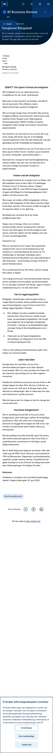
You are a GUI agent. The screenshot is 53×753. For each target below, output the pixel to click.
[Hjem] (4, 4)
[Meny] (48, 4)
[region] (26, 725)
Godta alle (26, 745)
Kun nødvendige (26, 736)
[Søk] (23, 4)
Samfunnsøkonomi (13, 496)
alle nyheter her (33, 521)
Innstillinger (26, 728)
